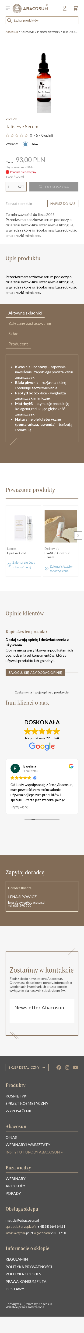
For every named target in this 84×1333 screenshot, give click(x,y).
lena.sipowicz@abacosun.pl (26, 902)
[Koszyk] (74, 9)
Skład (13, 333)
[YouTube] (75, 1067)
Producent (18, 343)
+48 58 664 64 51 (51, 1226)
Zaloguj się (20, 562)
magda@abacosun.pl (22, 1220)
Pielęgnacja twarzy (48, 32)
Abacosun (12, 32)
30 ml (35, 144)
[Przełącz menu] (9, 9)
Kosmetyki (27, 32)
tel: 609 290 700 (19, 905)
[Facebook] (59, 1067)
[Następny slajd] (78, 535)
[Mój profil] (65, 9)
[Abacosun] (30, 9)
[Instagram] (67, 1067)
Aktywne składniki (25, 312)
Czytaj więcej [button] (19, 807)
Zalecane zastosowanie (29, 323)
